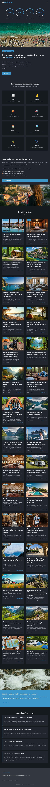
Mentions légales (9, 779)
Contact (16, 779)
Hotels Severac (7, 2)
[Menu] (47, 2)
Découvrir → (6, 73)
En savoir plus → (7, 180)
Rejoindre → (6, 702)
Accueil (3, 779)
